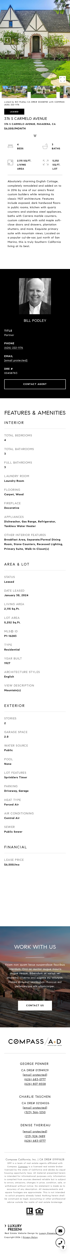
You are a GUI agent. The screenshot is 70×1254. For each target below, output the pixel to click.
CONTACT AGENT (35, 384)
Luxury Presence (48, 1233)
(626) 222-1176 (13, 347)
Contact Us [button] (35, 1005)
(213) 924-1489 (35, 1136)
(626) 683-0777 (35, 1079)
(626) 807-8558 (35, 1084)
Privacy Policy (30, 1237)
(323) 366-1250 (35, 1112)
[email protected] (35, 1131)
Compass (23, 1166)
